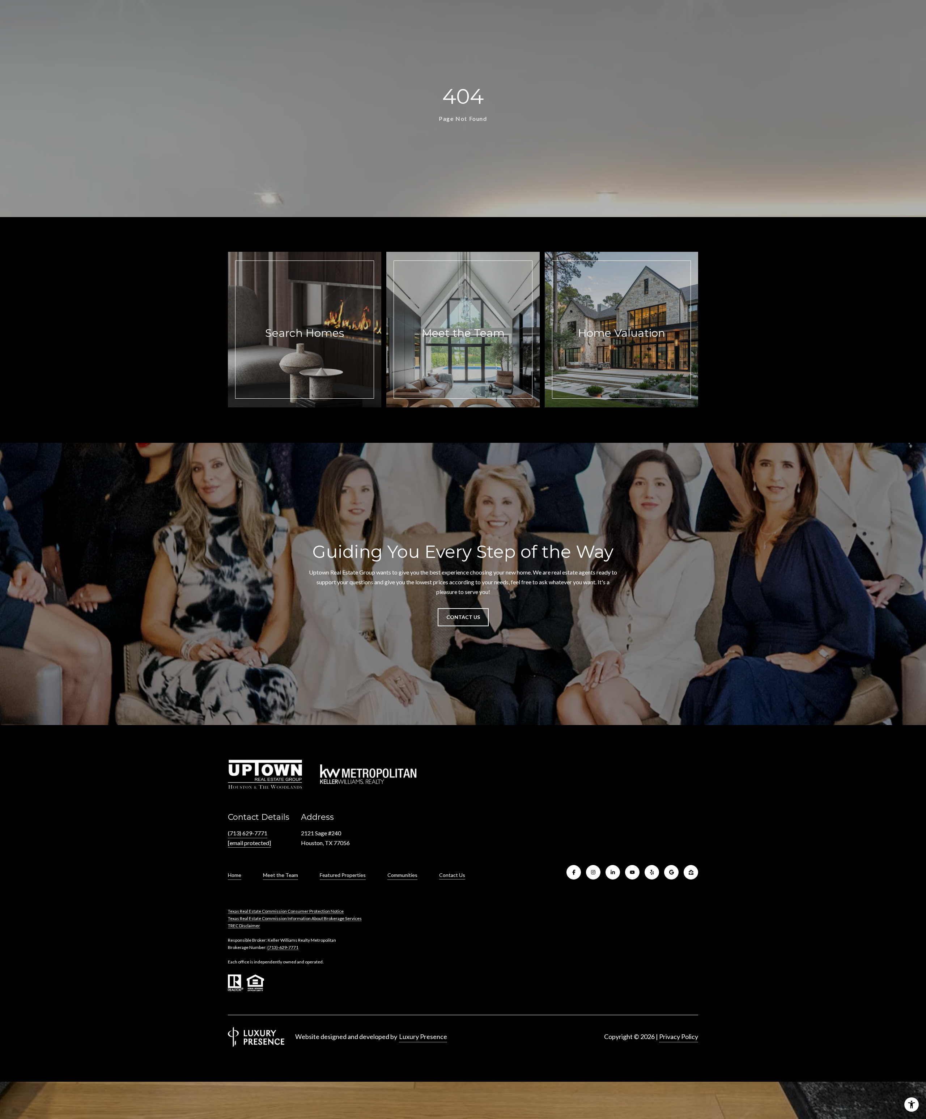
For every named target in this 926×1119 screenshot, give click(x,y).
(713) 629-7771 (247, 833)
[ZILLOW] (691, 872)
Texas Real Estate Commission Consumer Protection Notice (286, 911)
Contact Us (452, 875)
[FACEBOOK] (573, 872)
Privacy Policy (678, 1036)
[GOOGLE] (671, 872)
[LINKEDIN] (613, 872)
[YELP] (652, 872)
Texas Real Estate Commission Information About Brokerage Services (295, 918)
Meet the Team (280, 875)
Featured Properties (343, 875)
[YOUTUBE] (632, 872)
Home (234, 875)
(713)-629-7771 (282, 947)
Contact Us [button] (463, 617)
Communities (402, 875)
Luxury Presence (423, 1036)
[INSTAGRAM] (593, 872)
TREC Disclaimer (244, 925)
